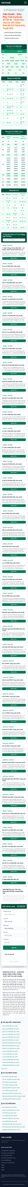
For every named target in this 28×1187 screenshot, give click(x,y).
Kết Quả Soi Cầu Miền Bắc (8, 1153)
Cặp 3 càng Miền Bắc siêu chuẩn (10, 1029)
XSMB (2, 1165)
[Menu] (25, 2)
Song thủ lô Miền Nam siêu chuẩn (10, 1118)
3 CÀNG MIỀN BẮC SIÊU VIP (10, 879)
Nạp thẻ (14, 947)
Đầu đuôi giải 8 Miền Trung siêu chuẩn (11, 1093)
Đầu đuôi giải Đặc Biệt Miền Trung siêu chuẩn (13, 1096)
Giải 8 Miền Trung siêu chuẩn (9, 1082)
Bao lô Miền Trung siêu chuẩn (9, 1076)
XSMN (2, 1170)
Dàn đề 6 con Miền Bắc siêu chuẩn (12, 830)
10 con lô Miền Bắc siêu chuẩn (9, 1026)
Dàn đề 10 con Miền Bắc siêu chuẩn (12, 863)
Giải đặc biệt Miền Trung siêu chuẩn (11, 1099)
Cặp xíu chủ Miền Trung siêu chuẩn (11, 1079)
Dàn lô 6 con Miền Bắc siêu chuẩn (10, 1034)
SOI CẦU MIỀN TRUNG (6, 1155)
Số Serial (5, 939)
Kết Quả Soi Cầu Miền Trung (8, 1158)
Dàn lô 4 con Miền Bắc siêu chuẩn (10, 1031)
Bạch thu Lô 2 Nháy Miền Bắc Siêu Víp (13, 813)
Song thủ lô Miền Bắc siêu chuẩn (10, 1059)
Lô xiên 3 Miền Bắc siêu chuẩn (10, 1054)
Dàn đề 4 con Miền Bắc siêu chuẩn (11, 1048)
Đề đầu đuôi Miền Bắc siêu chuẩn (10, 1065)
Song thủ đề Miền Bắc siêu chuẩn (10, 1062)
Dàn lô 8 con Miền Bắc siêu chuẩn (10, 1037)
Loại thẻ (5, 918)
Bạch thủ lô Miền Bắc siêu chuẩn (10, 1040)
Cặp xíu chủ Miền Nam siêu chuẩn (10, 1110)
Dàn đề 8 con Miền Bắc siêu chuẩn (12, 846)
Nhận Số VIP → (14, 258)
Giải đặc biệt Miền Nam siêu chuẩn (11, 1129)
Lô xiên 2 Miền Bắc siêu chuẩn (10, 1051)
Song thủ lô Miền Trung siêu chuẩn (10, 1087)
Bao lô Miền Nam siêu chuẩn (9, 1107)
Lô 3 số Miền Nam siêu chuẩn (9, 1115)
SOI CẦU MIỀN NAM (6, 1160)
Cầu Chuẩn (5, 3)
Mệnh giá (6, 925)
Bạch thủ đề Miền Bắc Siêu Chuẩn (10, 1045)
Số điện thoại (7, 911)
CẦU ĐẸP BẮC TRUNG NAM (8, 1150)
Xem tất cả (4, 1068)
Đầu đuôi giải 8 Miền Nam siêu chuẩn (11, 1124)
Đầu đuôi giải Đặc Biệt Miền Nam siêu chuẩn (13, 1127)
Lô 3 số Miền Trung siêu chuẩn (9, 1085)
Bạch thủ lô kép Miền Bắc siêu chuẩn (11, 1043)
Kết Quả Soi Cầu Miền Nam (8, 1162)
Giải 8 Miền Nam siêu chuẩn (9, 1113)
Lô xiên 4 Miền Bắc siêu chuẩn (10, 1057)
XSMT (2, 1167)
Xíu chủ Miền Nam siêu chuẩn (9, 1121)
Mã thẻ (5, 932)
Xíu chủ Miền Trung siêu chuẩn (10, 1090)
